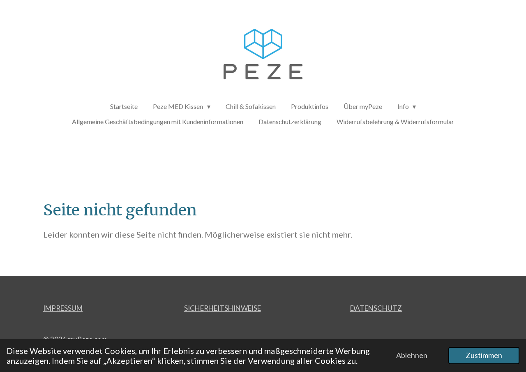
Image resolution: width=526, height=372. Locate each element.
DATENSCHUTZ (376, 308)
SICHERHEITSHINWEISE (222, 308)
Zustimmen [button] (484, 355)
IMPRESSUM (63, 308)
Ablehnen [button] (411, 355)
